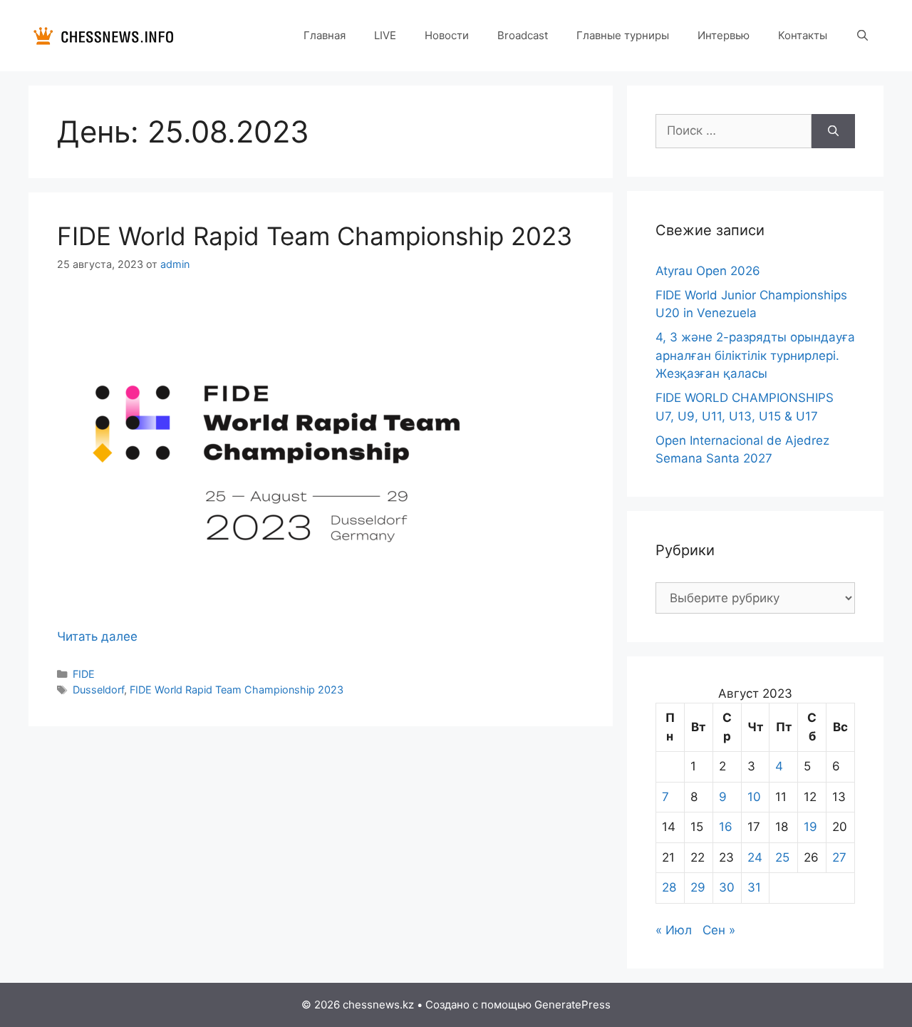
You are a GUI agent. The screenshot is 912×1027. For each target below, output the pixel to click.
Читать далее (97, 636)
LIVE (385, 35)
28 (669, 887)
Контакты (802, 35)
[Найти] (833, 131)
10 (754, 797)
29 (697, 887)
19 (810, 827)
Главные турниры (622, 35)
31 (754, 887)
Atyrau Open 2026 (708, 271)
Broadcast (522, 35)
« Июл (674, 930)
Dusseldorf (98, 689)
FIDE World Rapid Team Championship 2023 (314, 236)
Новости (447, 35)
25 (782, 857)
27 (839, 857)
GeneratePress (572, 1004)
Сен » (719, 930)
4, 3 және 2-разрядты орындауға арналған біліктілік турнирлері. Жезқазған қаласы (755, 355)
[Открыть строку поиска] (862, 35)
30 (727, 887)
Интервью (724, 35)
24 (754, 857)
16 (725, 827)
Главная (325, 35)
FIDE (84, 674)
